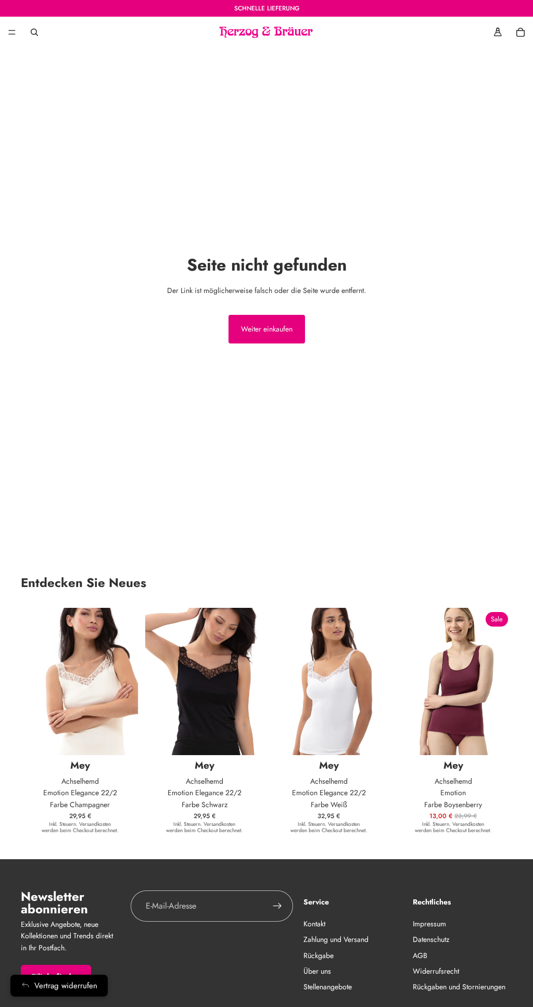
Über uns (317, 970)
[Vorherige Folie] (405, 681)
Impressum (429, 923)
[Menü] (12, 32)
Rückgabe (318, 955)
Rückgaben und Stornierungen (459, 986)
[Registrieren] (277, 906)
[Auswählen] (122, 739)
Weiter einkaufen (267, 329)
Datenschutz (431, 939)
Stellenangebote (327, 986)
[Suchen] (34, 32)
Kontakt (314, 923)
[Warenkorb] (520, 32)
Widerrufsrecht (436, 970)
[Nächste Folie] (500, 681)
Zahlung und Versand (336, 939)
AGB (420, 955)
